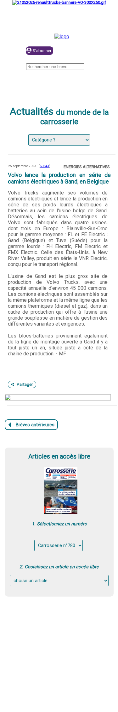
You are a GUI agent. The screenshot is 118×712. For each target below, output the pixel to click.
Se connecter (85, 51)
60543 (44, 166)
